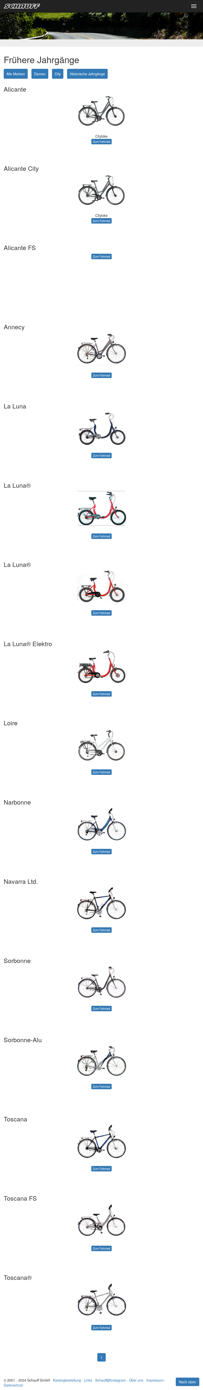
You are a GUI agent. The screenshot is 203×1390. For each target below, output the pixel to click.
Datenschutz (13, 1385)
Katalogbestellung (67, 1380)
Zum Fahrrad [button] (101, 141)
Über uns (136, 1380)
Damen (40, 73)
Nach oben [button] (187, 1381)
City (58, 73)
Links (88, 1380)
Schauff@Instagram (110, 1380)
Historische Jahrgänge (87, 73)
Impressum (155, 1380)
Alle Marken (15, 73)
